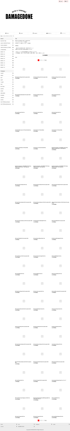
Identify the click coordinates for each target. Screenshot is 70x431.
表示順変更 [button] (46, 55)
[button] (61, 1)
